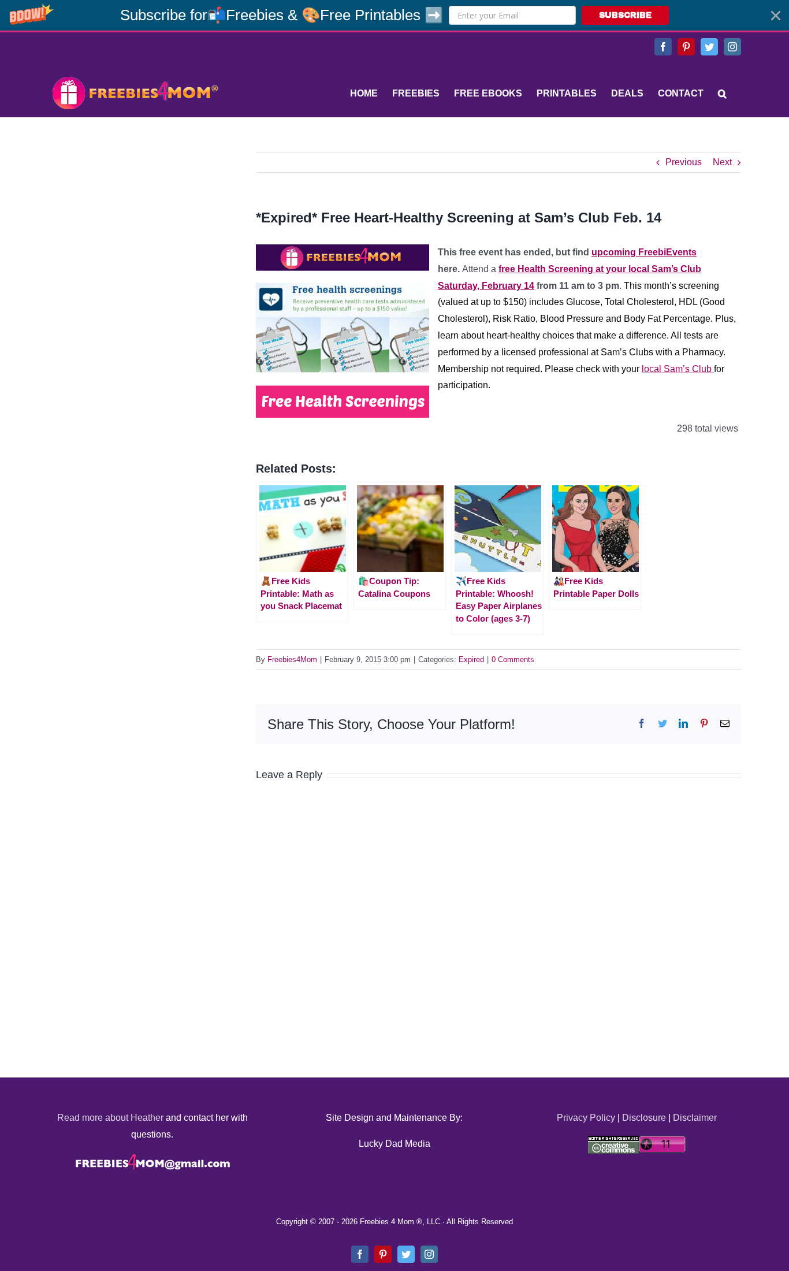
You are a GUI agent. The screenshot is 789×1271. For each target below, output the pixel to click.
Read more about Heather (110, 1118)
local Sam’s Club (678, 369)
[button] (394, 15)
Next (722, 162)
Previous (683, 162)
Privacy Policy (586, 1118)
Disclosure (644, 1118)
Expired (471, 659)
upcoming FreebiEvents (644, 252)
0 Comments (513, 659)
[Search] (722, 93)
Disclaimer (695, 1118)
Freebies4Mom (292, 659)
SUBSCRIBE (625, 15)
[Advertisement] (134, 224)
